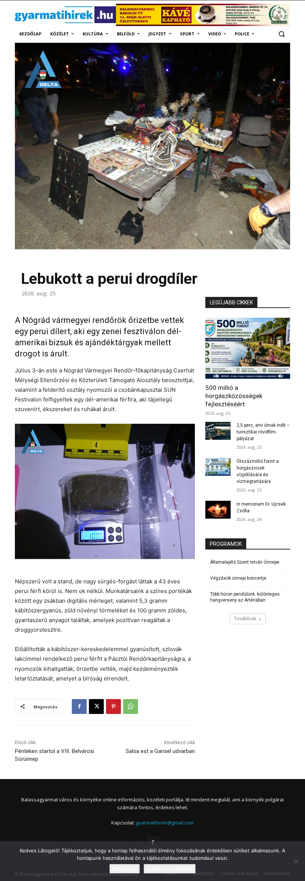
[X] (96, 706)
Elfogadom (124, 869)
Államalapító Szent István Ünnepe (244, 562)
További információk (170, 869)
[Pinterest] (113, 706)
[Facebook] (79, 706)
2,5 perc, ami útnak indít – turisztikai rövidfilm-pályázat (263, 432)
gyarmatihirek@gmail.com (165, 822)
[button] (281, 34)
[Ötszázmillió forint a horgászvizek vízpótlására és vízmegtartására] (218, 467)
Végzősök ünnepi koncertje (238, 578)
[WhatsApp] (130, 706)
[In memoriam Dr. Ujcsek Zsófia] (218, 510)
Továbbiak (245, 618)
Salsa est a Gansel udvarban (160, 751)
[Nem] (295, 861)
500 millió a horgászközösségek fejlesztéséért (233, 396)
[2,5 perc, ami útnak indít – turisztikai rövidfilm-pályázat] (218, 431)
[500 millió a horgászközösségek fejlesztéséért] (247, 348)
